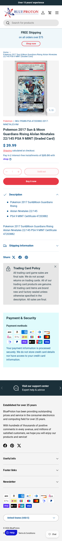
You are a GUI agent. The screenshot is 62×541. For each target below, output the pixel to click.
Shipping (7, 150)
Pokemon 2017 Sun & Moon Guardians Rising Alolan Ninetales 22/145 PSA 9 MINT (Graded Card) (30, 55)
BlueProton (15, 528)
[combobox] (31, 23)
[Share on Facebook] (20, 257)
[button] (49, 12)
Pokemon (8, 121)
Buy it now (31, 181)
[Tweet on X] (13, 257)
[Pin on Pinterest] (26, 257)
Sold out (41, 171)
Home (5, 52)
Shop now (31, 43)
